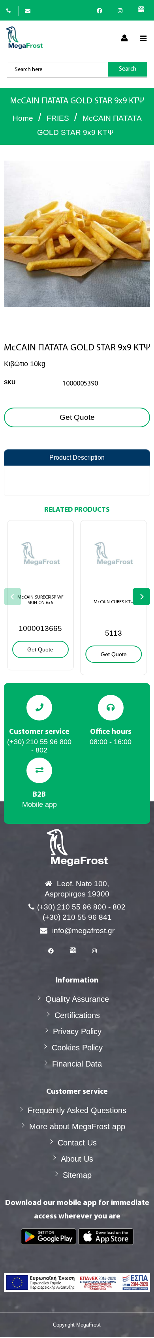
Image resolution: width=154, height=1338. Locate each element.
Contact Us (77, 1142)
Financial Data (77, 1063)
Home (23, 118)
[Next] (141, 596)
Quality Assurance (77, 999)
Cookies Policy (77, 1047)
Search (127, 69)
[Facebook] (101, 10)
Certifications (77, 1015)
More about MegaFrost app (77, 1126)
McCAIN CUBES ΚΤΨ (113, 602)
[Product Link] (40, 580)
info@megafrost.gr (83, 930)
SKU (9, 382)
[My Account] (124, 38)
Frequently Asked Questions (77, 1110)
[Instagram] (122, 10)
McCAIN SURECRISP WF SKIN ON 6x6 (40, 600)
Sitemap (77, 1175)
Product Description (77, 457)
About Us (77, 1159)
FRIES (58, 118)
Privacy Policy (77, 1031)
